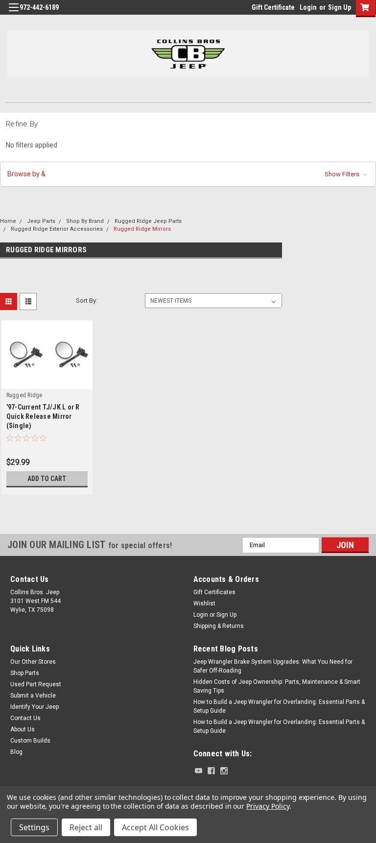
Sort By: (86, 300)
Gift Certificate (273, 7)
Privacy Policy (267, 806)
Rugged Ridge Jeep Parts (148, 221)
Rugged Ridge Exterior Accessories (57, 229)
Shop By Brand (85, 221)
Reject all (86, 827)
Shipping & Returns (218, 626)
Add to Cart (46, 478)
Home (8, 221)
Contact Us (25, 718)
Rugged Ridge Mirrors (142, 229)
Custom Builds (30, 740)
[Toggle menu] (13, 13)
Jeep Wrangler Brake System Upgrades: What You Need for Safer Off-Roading (272, 666)
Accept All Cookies (155, 827)
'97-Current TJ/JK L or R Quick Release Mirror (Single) (43, 416)
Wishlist (204, 603)
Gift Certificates (214, 592)
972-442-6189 (39, 7)
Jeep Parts (41, 221)
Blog (16, 751)
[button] (188, 174)
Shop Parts (24, 673)
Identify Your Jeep (34, 706)
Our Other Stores (33, 661)
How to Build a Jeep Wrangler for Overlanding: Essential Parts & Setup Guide (279, 706)
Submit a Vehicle (33, 695)
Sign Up (339, 7)
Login (308, 7)
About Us (22, 729)
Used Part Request (35, 684)
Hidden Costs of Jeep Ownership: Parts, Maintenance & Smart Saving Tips (276, 686)
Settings (34, 827)
